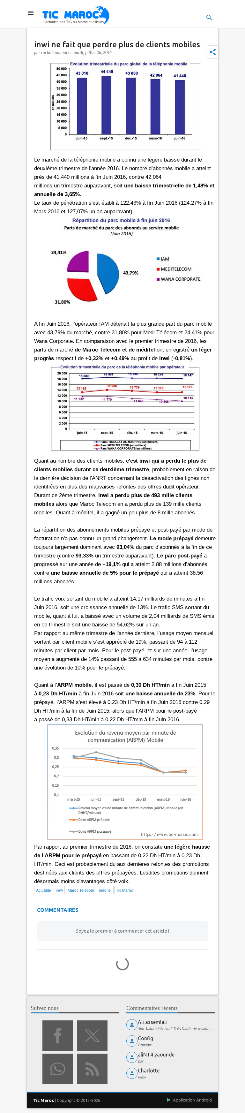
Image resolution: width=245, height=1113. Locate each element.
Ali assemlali (152, 1022)
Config (145, 1038)
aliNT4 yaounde (156, 1054)
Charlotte (149, 1070)
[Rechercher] (209, 17)
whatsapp (57, 1069)
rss (92, 1069)
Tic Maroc (43, 1100)
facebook (57, 1035)
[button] (213, 52)
